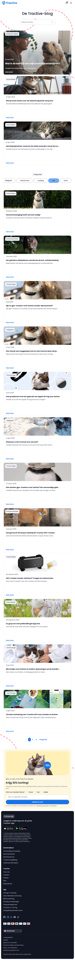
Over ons (6, 872)
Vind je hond (24, 180)
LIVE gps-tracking (9, 893)
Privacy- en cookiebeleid (10, 947)
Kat (53, 180)
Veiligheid (8, 180)
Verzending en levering (11, 851)
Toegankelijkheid (8, 937)
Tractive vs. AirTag (10, 907)
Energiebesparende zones (12, 910)
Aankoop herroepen (10, 863)
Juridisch (5, 940)
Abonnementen (9, 854)
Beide (46, 792)
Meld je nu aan (37, 802)
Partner (6, 878)
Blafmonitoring (8, 899)
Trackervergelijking (10, 860)
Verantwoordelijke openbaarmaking (13, 945)
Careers (6, 875)
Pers (4, 881)
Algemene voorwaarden (42, 805)
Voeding (41, 180)
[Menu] (71, 3)
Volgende (43, 739)
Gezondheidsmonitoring (12, 896)
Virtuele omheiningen (11, 902)
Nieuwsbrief (7, 884)
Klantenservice (8, 857)
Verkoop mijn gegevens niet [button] (11, 950)
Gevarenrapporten (10, 904)
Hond (66, 180)
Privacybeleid (53, 805)
